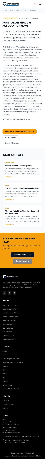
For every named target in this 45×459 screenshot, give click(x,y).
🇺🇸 (34, 4)
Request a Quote (21, 255)
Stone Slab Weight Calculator (13, 362)
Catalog (5, 366)
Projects (5, 355)
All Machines (10, 138)
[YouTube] (14, 293)
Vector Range (7, 332)
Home (5, 10)
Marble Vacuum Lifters (10, 317)
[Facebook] (4, 293)
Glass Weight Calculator (11, 359)
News (11, 10)
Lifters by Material (9, 324)
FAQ (4, 378)
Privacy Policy (7, 385)
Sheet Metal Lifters (9, 320)
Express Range (8, 328)
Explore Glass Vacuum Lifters (18, 131)
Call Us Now (24, 261)
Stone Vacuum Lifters (10, 309)
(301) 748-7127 (10, 422)
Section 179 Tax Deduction (12, 389)
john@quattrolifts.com (13, 433)
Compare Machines (9, 339)
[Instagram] (9, 293)
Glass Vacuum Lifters (10, 305)
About (5, 351)
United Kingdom (8, 404)
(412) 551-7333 (10, 430)
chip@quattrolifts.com (12, 424)
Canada (5, 408)
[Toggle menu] (40, 4)
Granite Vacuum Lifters (11, 313)
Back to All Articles (12, 143)
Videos (5, 374)
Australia (6, 401)
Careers (5, 381)
